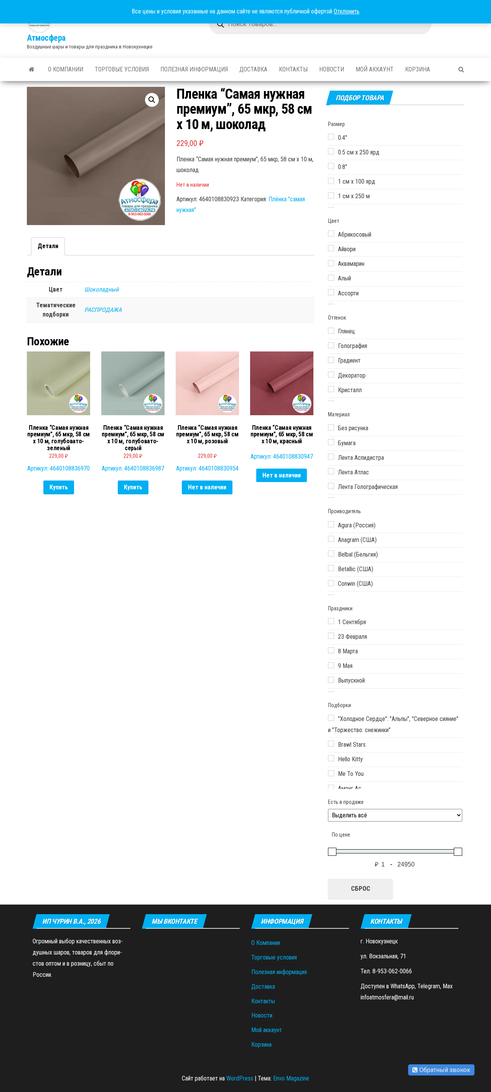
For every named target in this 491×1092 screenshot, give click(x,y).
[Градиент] (331, 360)
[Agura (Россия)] (331, 524)
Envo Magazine (291, 1078)
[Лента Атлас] (331, 471)
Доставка (253, 69)
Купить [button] (58, 487)
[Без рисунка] (331, 427)
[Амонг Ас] (331, 788)
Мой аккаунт (375, 69)
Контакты (293, 69)
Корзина (417, 69)
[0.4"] (331, 137)
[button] (152, 100)
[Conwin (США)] (331, 583)
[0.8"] (331, 166)
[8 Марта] (331, 650)
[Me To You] (331, 773)
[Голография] (331, 345)
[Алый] (331, 278)
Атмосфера (46, 38)
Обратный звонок (444, 1070)
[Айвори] (331, 248)
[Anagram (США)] (331, 539)
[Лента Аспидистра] (331, 457)
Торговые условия (122, 69)
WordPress (239, 1078)
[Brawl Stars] (331, 744)
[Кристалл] (331, 389)
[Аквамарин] (331, 263)
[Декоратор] (331, 374)
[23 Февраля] (331, 636)
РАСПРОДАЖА (103, 309)
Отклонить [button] (346, 11)
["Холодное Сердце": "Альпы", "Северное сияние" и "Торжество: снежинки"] (331, 718)
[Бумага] (331, 442)
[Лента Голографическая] (331, 486)
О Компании (65, 69)
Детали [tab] (48, 246)
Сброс (360, 888)
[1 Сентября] (331, 621)
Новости (331, 69)
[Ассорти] (331, 292)
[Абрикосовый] (331, 233)
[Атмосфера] (31, 69)
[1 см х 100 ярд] (331, 181)
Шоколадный (101, 289)
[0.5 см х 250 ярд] (331, 151)
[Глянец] (331, 331)
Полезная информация (194, 69)
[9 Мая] (331, 665)
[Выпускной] (331, 680)
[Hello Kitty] (331, 758)
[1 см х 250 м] (331, 195)
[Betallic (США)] (331, 568)
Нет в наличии (207, 487)
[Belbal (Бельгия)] (331, 553)
